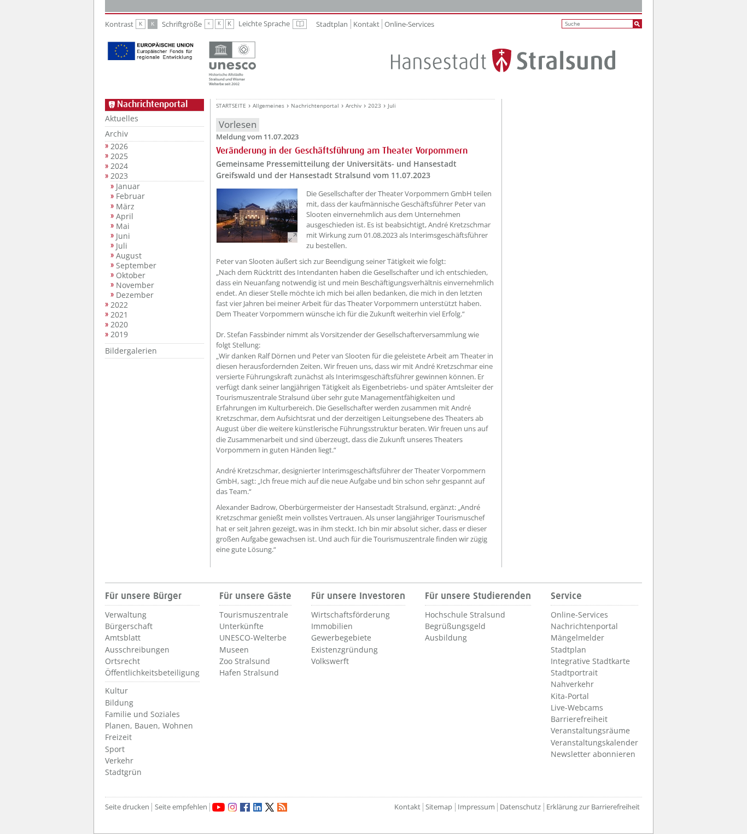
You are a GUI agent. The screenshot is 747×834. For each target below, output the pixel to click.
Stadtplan (332, 24)
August (129, 256)
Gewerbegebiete (341, 637)
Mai (123, 226)
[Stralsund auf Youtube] (218, 807)
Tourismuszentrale (253, 614)
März (125, 207)
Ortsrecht (122, 661)
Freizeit (118, 737)
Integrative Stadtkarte (590, 661)
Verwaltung (126, 614)
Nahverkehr (572, 684)
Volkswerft (330, 661)
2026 (119, 146)
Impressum (476, 807)
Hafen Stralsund (249, 672)
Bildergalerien (131, 350)
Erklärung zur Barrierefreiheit (593, 807)
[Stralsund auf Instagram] (232, 807)
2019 (119, 334)
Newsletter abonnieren (593, 754)
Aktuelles (121, 118)
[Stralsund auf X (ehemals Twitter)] (269, 807)
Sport (115, 749)
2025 (119, 156)
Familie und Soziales (142, 714)
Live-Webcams (577, 707)
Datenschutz (520, 807)
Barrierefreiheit (579, 719)
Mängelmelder (577, 637)
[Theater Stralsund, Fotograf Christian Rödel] (257, 216)
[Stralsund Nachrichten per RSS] (282, 807)
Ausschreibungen (137, 649)
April (124, 216)
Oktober (130, 275)
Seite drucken (127, 807)
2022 (119, 305)
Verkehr (119, 760)
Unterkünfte (241, 626)
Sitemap (438, 807)
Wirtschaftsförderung (350, 614)
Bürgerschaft (129, 626)
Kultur (116, 690)
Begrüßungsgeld (455, 626)
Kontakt (366, 24)
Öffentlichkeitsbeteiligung (152, 672)
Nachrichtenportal (315, 105)
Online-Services (409, 24)
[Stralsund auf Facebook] (245, 807)
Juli (121, 246)
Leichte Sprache (272, 24)
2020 (119, 325)
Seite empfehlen (181, 807)
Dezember (135, 295)
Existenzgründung (344, 649)
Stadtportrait (574, 672)
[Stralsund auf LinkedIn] (257, 807)
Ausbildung (446, 637)
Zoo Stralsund (244, 661)
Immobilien (332, 626)
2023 (119, 176)
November (135, 285)
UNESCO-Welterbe (253, 637)
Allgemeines (268, 105)
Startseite (231, 105)
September (136, 266)
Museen (234, 649)
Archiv (116, 133)
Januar (128, 186)
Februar (130, 196)
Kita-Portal (570, 696)
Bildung (119, 702)
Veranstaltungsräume (590, 730)
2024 (119, 166)
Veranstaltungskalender (594, 742)
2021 (119, 315)
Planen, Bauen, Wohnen (149, 725)
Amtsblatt (123, 637)
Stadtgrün (123, 772)
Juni (123, 236)
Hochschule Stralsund (465, 614)
